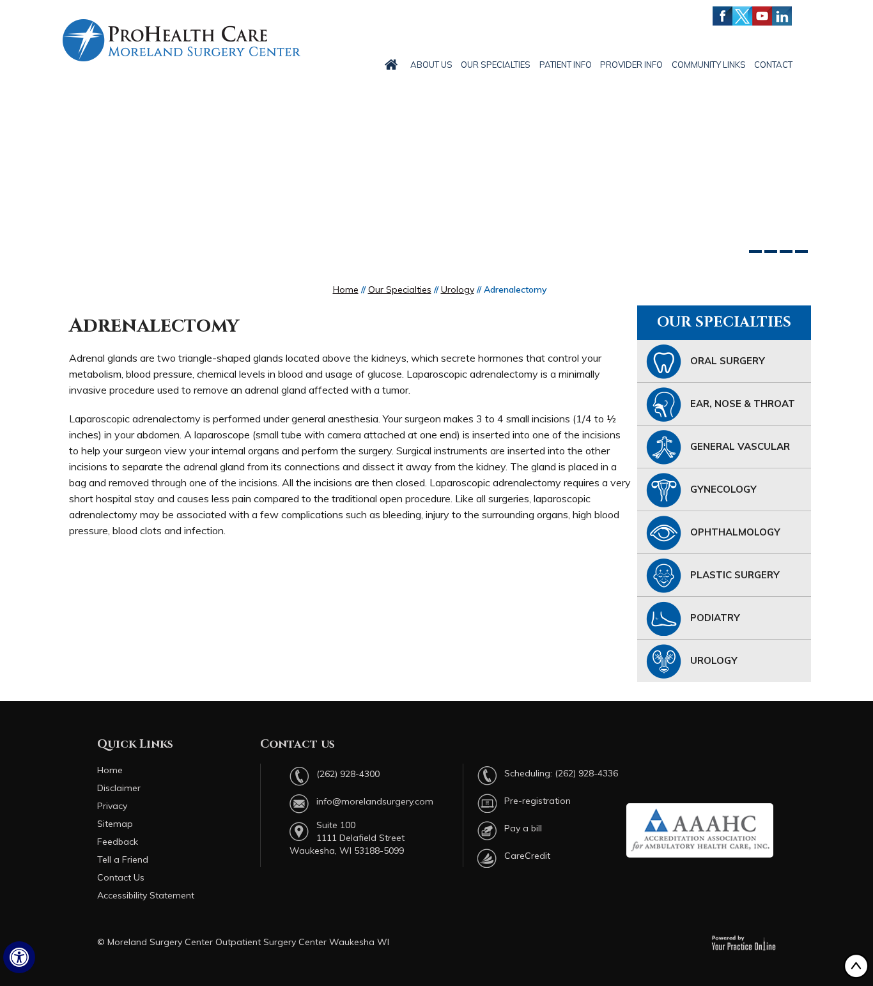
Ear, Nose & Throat (742, 403)
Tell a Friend (122, 859)
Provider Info (631, 64)
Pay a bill (523, 828)
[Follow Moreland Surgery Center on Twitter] (742, 16)
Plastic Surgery (735, 575)
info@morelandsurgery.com (374, 801)
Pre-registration (537, 800)
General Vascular (740, 446)
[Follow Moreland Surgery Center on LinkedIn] (782, 16)
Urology (457, 289)
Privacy (112, 806)
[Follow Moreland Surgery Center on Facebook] (722, 16)
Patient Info (565, 64)
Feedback (117, 841)
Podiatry (715, 618)
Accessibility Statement (145, 895)
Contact (773, 64)
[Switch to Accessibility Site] (19, 957)
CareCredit (527, 855)
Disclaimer (119, 788)
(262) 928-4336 (586, 773)
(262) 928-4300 (348, 774)
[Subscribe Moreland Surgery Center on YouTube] (762, 16)
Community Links (709, 64)
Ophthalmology (735, 532)
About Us (431, 64)
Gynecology (723, 489)
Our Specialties (495, 64)
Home (346, 289)
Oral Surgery (727, 361)
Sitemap (115, 823)
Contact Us (120, 877)
